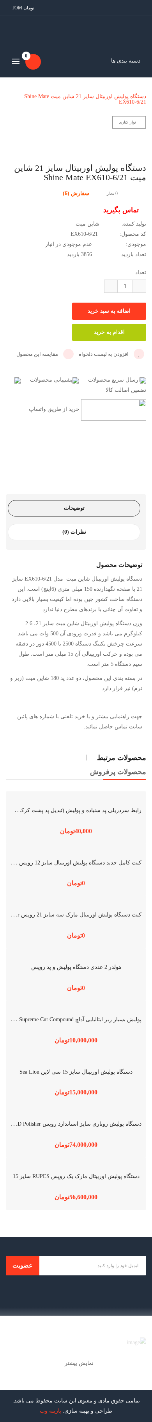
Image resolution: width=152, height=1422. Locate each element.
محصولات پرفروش (118, 772)
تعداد (140, 272)
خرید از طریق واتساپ (53, 409)
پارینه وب (50, 1411)
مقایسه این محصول (37, 354)
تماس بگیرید (122, 210)
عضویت (22, 1265)
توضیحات (74, 508)
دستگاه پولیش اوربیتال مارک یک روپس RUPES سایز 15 (76, 1176)
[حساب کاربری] (140, 8)
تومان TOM (21, 8)
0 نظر (112, 193)
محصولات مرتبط (121, 758)
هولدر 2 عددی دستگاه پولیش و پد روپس (76, 967)
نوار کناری (127, 122)
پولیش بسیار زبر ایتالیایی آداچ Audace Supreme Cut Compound (71, 1019)
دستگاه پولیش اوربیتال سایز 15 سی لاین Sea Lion (76, 1072)
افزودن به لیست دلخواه (104, 354)
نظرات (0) (74, 532)
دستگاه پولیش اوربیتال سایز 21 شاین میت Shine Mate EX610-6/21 (85, 99)
